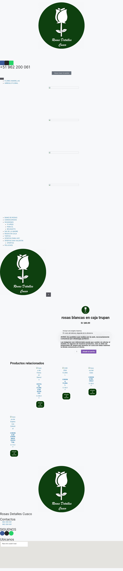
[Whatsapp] (11, 63)
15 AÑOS (10, 224)
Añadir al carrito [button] (40, 404)
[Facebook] (2, 63)
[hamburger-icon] (2, 79)
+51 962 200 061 (15, 67)
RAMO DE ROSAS (11, 217)
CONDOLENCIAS (11, 220)
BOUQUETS (11, 229)
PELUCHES (9, 245)
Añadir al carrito (89, 351)
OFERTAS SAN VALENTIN (14, 241)
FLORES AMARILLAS (12, 81)
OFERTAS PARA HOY (12, 238)
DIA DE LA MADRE (11, 231)
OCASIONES (9, 222)
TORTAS (8, 236)
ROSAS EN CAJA (11, 234)
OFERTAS (10, 243)
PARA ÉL (10, 227)
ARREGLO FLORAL (11, 83)
